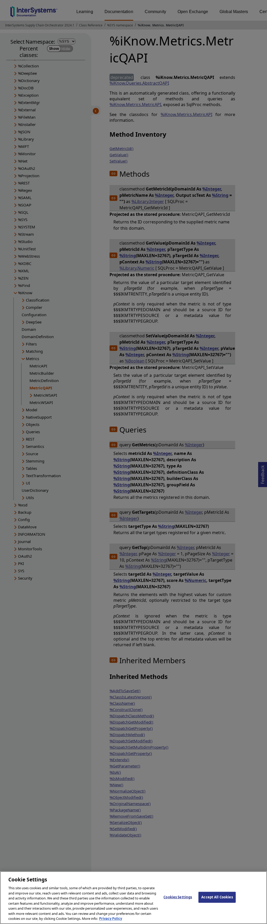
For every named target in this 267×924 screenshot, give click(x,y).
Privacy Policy (110, 918)
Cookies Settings (177, 897)
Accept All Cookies (217, 897)
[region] (133, 897)
